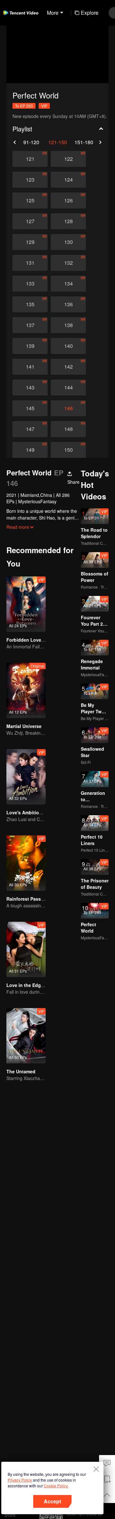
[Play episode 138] (68, 325)
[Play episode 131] (30, 263)
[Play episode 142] (68, 367)
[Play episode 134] (68, 284)
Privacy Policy (20, 1480)
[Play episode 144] (68, 387)
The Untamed (20, 1071)
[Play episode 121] (30, 159)
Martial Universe (24, 726)
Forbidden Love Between (33, 640)
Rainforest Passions (28, 899)
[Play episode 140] (68, 346)
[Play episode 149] (30, 450)
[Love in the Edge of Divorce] (26, 949)
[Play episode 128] (68, 221)
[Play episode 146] (68, 408)
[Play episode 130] (68, 242)
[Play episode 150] (68, 450)
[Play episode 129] (30, 242)
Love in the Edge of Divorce (36, 985)
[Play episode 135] (30, 304)
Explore (89, 12)
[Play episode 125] (30, 200)
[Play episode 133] (30, 284)
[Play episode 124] (68, 180)
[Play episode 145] (30, 408)
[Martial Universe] (26, 690)
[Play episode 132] (68, 263)
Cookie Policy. (56, 1485)
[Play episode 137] (30, 325)
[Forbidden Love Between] (26, 604)
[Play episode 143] (30, 387)
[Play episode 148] (68, 429)
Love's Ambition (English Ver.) (39, 812)
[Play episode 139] (30, 346)
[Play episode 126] (68, 200)
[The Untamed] (26, 1035)
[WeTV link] (20, 13)
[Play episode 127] (30, 221)
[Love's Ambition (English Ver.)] (26, 776)
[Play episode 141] (30, 367)
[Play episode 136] (68, 304)
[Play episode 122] (68, 159)
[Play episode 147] (30, 429)
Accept (52, 1501)
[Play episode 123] (30, 180)
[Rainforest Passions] (26, 863)
